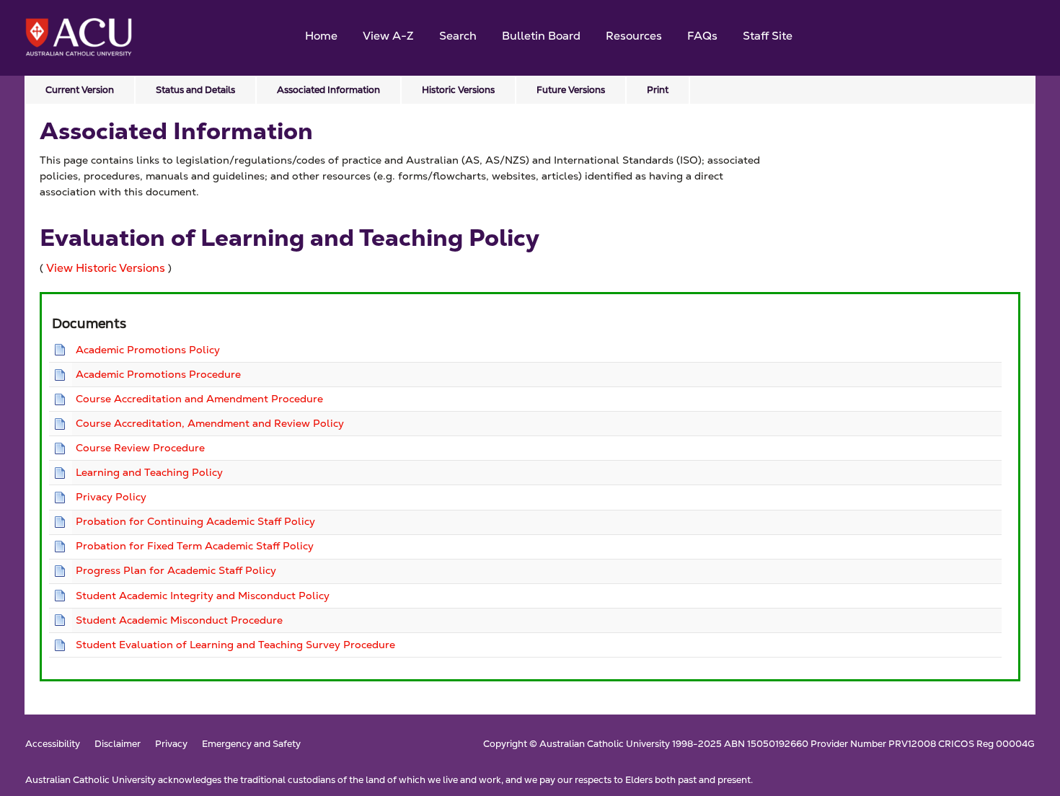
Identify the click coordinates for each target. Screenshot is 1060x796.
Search (458, 35)
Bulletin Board (541, 35)
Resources (634, 35)
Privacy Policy (111, 496)
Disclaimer (117, 744)
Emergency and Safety (251, 744)
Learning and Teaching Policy (149, 472)
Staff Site (767, 35)
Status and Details (195, 90)
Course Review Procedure (140, 447)
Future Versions (570, 90)
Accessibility (52, 744)
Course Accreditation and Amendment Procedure (199, 398)
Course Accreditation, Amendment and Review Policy (210, 423)
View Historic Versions (105, 267)
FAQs (702, 35)
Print (657, 90)
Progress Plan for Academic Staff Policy (176, 570)
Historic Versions (458, 90)
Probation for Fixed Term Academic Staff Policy (195, 545)
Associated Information (328, 90)
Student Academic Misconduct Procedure (179, 620)
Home (321, 35)
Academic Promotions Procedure (158, 374)
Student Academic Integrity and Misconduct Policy (203, 595)
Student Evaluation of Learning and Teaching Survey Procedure (235, 644)
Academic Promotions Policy (148, 349)
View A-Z (388, 35)
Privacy (171, 744)
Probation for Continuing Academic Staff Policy (195, 521)
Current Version (79, 90)
